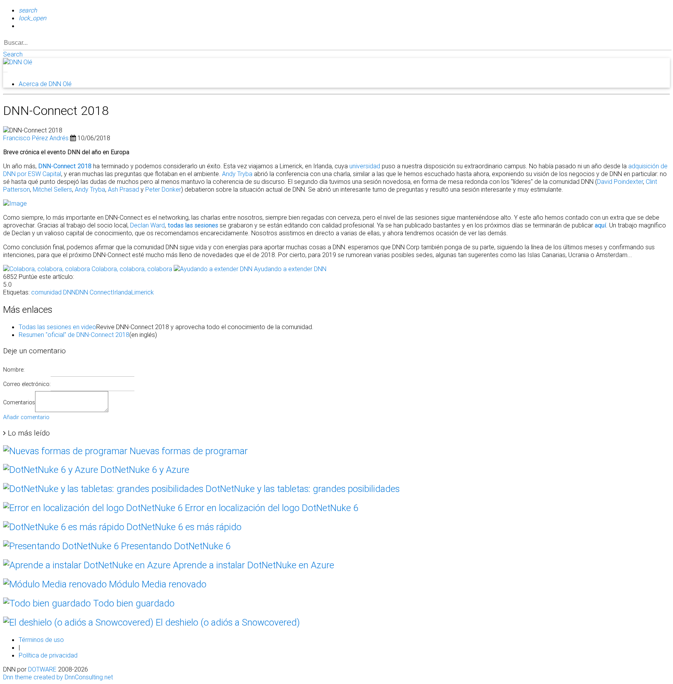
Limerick (142, 292)
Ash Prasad (123, 189)
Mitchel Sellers (52, 189)
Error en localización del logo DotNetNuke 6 (270, 507)
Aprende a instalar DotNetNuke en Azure (252, 565)
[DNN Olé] (17, 62)
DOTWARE (42, 669)
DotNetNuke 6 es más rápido (182, 526)
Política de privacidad (48, 655)
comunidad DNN (53, 292)
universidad (364, 166)
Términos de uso (41, 639)
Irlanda (122, 292)
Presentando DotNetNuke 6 (175, 546)
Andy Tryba (237, 174)
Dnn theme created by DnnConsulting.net (58, 677)
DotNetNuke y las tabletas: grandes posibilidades (301, 488)
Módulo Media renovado (156, 584)
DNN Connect (94, 292)
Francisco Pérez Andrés (36, 138)
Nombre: (14, 369)
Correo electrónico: (27, 384)
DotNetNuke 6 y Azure (143, 469)
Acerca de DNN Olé (45, 84)
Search (13, 54)
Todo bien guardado (132, 603)
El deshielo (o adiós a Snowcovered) (226, 622)
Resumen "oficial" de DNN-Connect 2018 (74, 334)
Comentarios (19, 402)
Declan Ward (147, 225)
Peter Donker (163, 189)
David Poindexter (620, 181)
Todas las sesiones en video (57, 327)
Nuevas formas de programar (187, 451)
